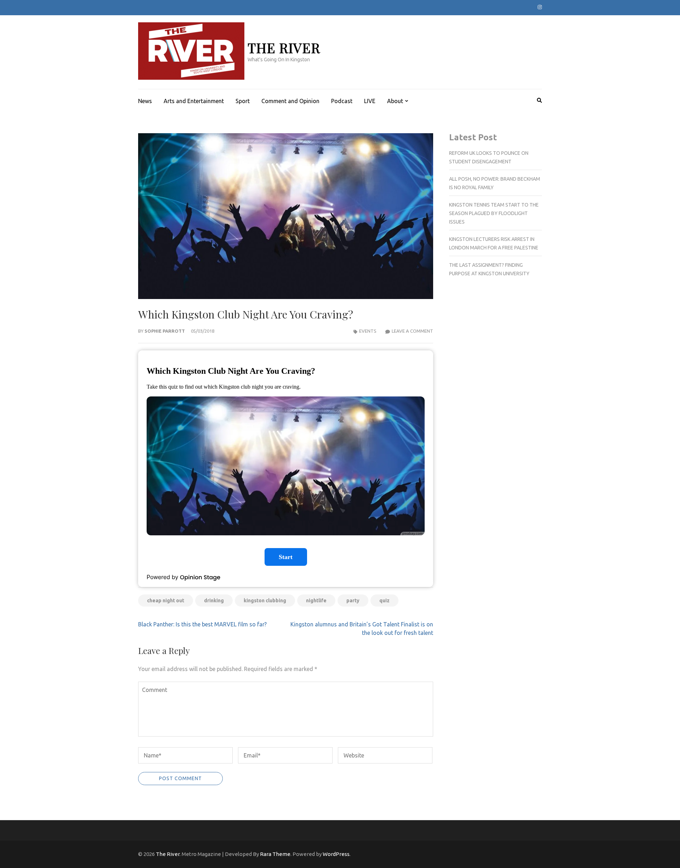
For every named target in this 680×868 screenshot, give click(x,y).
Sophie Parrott (164, 330)
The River (284, 48)
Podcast (341, 101)
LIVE (369, 101)
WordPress (336, 854)
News (145, 101)
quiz (384, 600)
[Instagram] (540, 7)
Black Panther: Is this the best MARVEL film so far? (202, 624)
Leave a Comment (412, 330)
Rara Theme (275, 854)
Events (367, 330)
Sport (243, 101)
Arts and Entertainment (194, 101)
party (352, 600)
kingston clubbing (265, 600)
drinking (214, 600)
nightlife (316, 600)
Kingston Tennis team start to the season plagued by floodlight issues (494, 213)
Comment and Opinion (290, 101)
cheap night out (165, 600)
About (395, 101)
